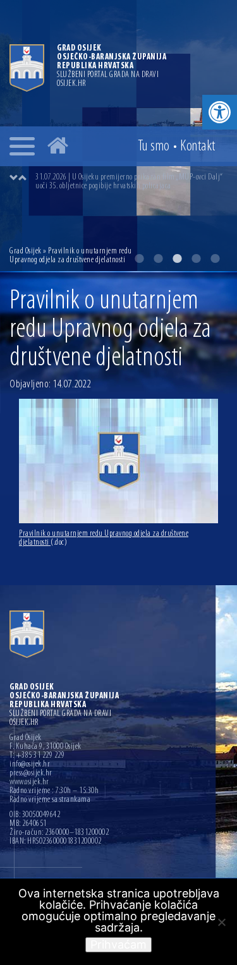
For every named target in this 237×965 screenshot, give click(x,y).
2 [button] (158, 258)
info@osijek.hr (29, 764)
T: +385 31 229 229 (36, 755)
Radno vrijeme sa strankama (49, 800)
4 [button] (196, 258)
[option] (131, 182)
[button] (219, 112)
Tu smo (154, 146)
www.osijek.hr (29, 782)
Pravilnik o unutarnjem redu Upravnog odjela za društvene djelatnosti (103, 538)
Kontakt (198, 146)
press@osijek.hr (30, 773)
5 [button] (215, 258)
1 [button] (139, 258)
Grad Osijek (26, 251)
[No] (221, 922)
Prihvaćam (118, 944)
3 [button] (177, 258)
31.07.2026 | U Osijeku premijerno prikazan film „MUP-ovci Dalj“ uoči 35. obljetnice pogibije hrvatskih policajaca (129, 182)
